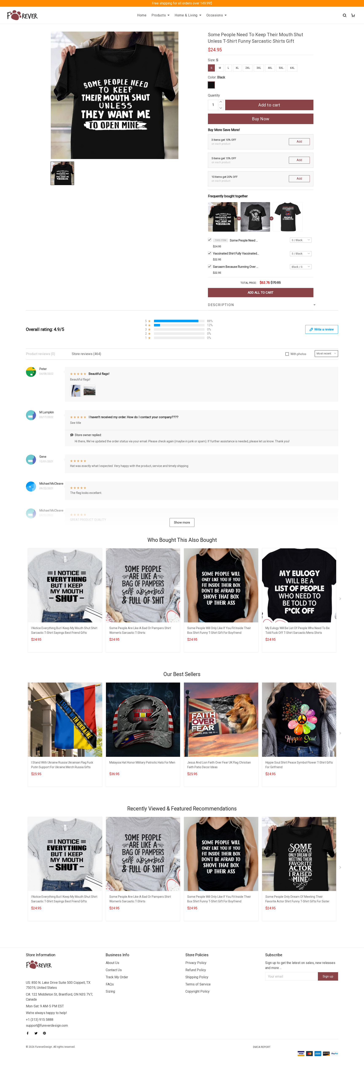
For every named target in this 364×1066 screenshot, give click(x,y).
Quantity (214, 95)
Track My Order (117, 977)
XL (237, 67)
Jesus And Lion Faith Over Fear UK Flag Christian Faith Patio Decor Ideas (219, 765)
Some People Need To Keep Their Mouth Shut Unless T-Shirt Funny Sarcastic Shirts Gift (244, 240)
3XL (259, 67)
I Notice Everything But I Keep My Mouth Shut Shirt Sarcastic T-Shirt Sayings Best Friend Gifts (64, 630)
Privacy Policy (195, 963)
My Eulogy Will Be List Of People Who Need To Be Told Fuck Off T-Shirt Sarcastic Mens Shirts (297, 630)
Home (141, 15)
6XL (292, 67)
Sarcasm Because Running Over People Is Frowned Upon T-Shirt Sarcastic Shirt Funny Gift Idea (236, 266)
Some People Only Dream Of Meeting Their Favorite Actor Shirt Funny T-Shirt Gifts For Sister (297, 899)
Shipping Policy (196, 977)
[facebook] (29, 1033)
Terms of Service (198, 984)
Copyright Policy (197, 991)
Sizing (110, 991)
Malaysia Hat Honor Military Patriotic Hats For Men (142, 762)
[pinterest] (46, 1033)
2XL (247, 67)
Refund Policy (195, 970)
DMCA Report (261, 1047)
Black (221, 77)
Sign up (328, 976)
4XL (270, 67)
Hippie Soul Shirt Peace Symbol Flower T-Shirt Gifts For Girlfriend (299, 765)
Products (158, 15)
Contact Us (114, 970)
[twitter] (37, 1033)
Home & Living (186, 15)
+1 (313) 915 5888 (39, 1020)
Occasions (214, 15)
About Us (112, 963)
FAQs (110, 984)
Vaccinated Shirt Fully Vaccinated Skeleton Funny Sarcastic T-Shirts (236, 253)
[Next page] (340, 600)
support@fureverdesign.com (47, 1026)
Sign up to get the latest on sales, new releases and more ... (300, 965)
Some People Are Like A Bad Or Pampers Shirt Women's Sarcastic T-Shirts (140, 630)
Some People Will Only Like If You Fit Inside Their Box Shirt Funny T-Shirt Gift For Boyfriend (219, 630)
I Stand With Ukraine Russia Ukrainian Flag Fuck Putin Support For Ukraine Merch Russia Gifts (62, 765)
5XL (281, 67)
